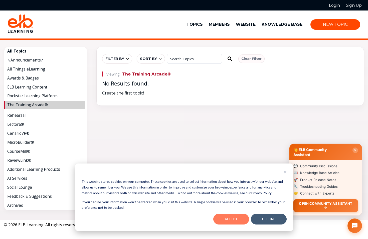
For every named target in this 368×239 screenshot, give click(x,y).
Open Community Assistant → (325, 205)
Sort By (148, 58)
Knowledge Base (282, 24)
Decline (268, 219)
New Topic (335, 24)
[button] (229, 58)
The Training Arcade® (146, 74)
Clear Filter (251, 58)
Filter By (114, 58)
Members (219, 24)
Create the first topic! (123, 93)
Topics (195, 24)
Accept (231, 219)
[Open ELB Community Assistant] (354, 225)
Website (246, 24)
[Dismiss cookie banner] (285, 173)
